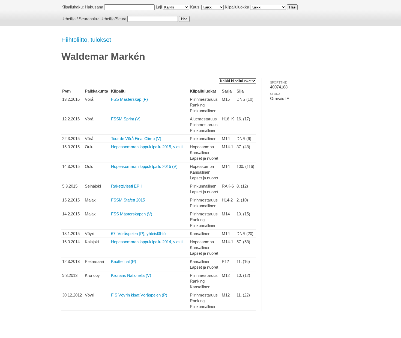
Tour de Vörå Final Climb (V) (136, 138)
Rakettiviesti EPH (126, 186)
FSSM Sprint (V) (125, 119)
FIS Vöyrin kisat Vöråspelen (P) (139, 295)
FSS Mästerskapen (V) (131, 214)
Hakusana (94, 7)
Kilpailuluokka (237, 7)
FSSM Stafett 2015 (128, 200)
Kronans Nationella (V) (131, 275)
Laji (159, 7)
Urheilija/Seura (113, 18)
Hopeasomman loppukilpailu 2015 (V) (144, 166)
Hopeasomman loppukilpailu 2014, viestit (147, 241)
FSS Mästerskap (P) (129, 99)
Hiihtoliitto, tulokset (86, 39)
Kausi (195, 7)
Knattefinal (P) (123, 261)
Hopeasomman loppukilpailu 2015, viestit (147, 146)
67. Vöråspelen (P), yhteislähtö (138, 233)
